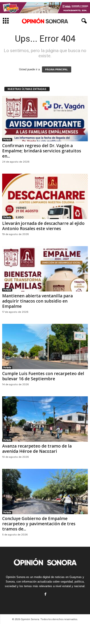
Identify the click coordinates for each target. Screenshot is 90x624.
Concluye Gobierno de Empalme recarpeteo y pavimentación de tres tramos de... (38, 524)
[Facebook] (45, 594)
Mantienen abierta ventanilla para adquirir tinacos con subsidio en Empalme (37, 301)
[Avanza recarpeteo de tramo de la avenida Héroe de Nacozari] (45, 419)
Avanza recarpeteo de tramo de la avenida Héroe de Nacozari (37, 448)
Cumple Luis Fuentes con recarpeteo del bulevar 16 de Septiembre (43, 376)
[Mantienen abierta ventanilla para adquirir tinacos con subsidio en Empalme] (45, 268)
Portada (7, 139)
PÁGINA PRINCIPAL (56, 69)
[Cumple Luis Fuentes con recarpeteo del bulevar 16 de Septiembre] (45, 346)
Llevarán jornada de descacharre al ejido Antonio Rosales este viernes (43, 226)
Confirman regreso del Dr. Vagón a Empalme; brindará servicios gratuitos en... (41, 151)
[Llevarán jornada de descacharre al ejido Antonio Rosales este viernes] (45, 196)
